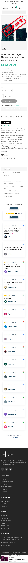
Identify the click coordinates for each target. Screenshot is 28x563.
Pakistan (19, 145)
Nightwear (18, 143)
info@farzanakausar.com (9, 542)
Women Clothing (21, 129)
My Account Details (6, 520)
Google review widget (13, 435)
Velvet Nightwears (12, 148)
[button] (13, 12)
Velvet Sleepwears (22, 148)
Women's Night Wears (17, 130)
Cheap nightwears (5, 137)
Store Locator (9, 1)
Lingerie (13, 143)
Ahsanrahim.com (20, 554)
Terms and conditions (6, 486)
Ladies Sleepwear (5, 143)
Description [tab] (7, 169)
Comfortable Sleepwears (7, 139)
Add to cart (9, 101)
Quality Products (20, 462)
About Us (3, 479)
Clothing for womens (16, 137)
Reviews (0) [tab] (6, 175)
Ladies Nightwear (19, 139)
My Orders (3, 523)
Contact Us (4, 491)
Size (2, 87)
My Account (14, 3)
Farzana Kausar (12, 129)
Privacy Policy (4, 489)
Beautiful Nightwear (10, 135)
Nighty (14, 145)
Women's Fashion (5, 130)
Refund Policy (4, 484)
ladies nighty (15, 141)
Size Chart (6, 122)
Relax (21, 147)
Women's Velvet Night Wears (8, 132)
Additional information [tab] (11, 172)
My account (4, 506)
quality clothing (5, 147)
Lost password (5, 528)
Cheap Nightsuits (20, 135)
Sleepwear (4, 148)
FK (6, 151)
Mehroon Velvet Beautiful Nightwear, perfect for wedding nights (17, 559)
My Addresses (4, 518)
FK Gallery (3, 503)
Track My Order (19, 1)
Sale (24, 147)
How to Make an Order (7, 481)
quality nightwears (14, 147)
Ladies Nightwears (6, 141)
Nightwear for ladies (6, 145)
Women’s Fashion (5, 501)
